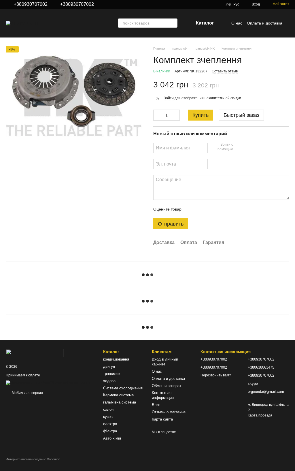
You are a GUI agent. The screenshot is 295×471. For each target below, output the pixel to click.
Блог (156, 405)
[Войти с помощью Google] (248, 147)
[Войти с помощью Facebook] (239, 147)
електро (110, 424)
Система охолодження (123, 388)
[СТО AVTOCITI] (34, 353)
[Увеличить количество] (175, 115)
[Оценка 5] (227, 209)
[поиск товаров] (172, 23)
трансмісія (112, 373)
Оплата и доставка (264, 23)
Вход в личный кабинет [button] (165, 361)
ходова (109, 381)
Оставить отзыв (225, 71)
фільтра (110, 431)
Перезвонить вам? (216, 375)
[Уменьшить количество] (158, 115)
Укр (228, 4)
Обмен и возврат (166, 386)
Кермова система (118, 395)
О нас (236, 23)
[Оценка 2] (200, 209)
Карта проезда (260, 415)
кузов (108, 416)
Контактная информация (163, 395)
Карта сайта (162, 419)
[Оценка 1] (191, 209)
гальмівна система (119, 402)
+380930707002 (31, 4)
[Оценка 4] (218, 209)
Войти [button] (169, 98)
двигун (109, 366)
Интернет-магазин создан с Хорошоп (33, 459)
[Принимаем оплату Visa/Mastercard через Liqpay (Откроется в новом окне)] (48, 383)
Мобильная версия (27, 393)
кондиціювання (116, 359)
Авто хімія (112, 438)
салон (108, 409)
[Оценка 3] (209, 209)
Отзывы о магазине (169, 412)
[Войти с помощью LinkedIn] (257, 147)
